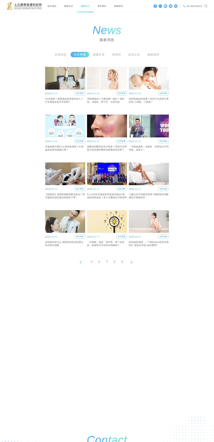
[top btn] (205, 433)
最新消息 (85, 6)
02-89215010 (194, 6)
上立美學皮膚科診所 (24, 6)
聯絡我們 (118, 6)
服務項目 (68, 6)
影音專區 (102, 6)
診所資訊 (52, 6)
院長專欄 (79, 93)
